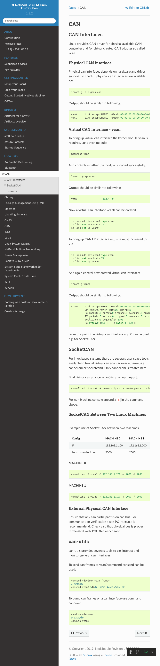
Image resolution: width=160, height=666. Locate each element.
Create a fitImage (14, 311)
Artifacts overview (15, 121)
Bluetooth (10, 167)
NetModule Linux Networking (22, 249)
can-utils (12, 191)
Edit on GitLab (138, 7)
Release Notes (12, 43)
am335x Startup (14, 136)
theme (107, 655)
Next (141, 633)
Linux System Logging (17, 243)
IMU (7, 231)
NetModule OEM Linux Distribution (30, 7)
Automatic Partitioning (18, 162)
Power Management (16, 255)
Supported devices (15, 63)
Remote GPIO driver (16, 260)
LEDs (7, 237)
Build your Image (14, 89)
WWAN (9, 287)
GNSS (8, 220)
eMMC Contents (14, 141)
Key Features (12, 69)
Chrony (8, 197)
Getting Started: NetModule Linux (24, 95)
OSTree (8, 101)
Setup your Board (15, 84)
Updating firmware (15, 214)
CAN (7, 173)
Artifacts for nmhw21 (17, 115)
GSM (7, 226)
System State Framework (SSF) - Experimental (23, 268)
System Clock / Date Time (20, 276)
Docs (72, 7)
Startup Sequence (15, 147)
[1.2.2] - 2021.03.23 (16, 49)
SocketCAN (14, 185)
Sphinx (87, 655)
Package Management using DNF (24, 203)
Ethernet (9, 208)
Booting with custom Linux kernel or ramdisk (26, 304)
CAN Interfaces (16, 179)
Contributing (12, 37)
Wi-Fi (7, 281)
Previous (80, 633)
